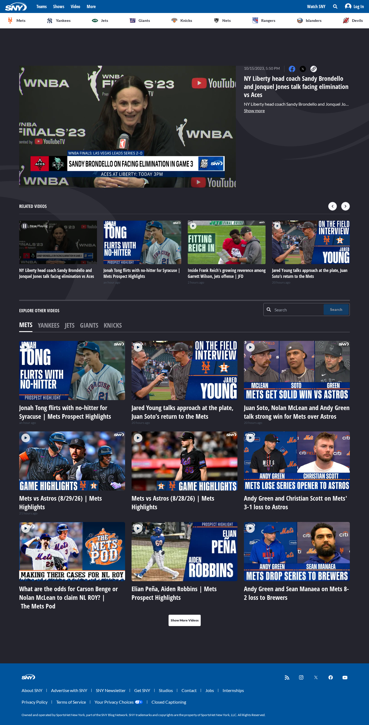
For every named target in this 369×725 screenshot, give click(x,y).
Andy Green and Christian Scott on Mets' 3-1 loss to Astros (295, 502)
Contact (189, 690)
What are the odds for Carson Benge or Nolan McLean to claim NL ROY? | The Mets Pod (68, 597)
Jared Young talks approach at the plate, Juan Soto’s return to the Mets (182, 412)
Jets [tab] (70, 325)
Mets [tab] (25, 324)
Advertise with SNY (69, 690)
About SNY (32, 690)
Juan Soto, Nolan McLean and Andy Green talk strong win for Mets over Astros (297, 412)
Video (75, 6)
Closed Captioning (169, 701)
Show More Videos (185, 620)
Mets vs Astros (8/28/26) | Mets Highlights (173, 502)
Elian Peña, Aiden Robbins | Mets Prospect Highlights (174, 593)
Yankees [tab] (48, 325)
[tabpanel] (184, 483)
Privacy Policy (35, 701)
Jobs (209, 690)
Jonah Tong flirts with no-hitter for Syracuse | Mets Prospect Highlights (65, 412)
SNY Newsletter (111, 690)
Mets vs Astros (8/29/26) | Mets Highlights (60, 502)
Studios (166, 690)
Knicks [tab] (113, 325)
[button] (354, 6)
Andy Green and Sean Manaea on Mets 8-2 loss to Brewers (296, 593)
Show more (254, 110)
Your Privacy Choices (114, 701)
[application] (127, 127)
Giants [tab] (89, 325)
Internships (233, 690)
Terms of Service (71, 701)
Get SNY (142, 690)
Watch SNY (316, 6)
